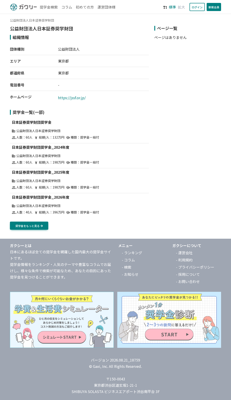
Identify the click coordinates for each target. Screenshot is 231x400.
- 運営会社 (184, 252)
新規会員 (213, 7)
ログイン (197, 7)
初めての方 (85, 7)
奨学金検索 (49, 7)
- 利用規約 (184, 260)
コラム (66, 7)
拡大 (181, 7)
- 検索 (126, 267)
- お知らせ (130, 274)
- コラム (128, 260)
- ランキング (132, 252)
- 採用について (188, 274)
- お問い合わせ (188, 281)
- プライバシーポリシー (195, 267)
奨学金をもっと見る (27, 226)
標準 (172, 7)
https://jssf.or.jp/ (72, 97)
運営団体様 (106, 7)
